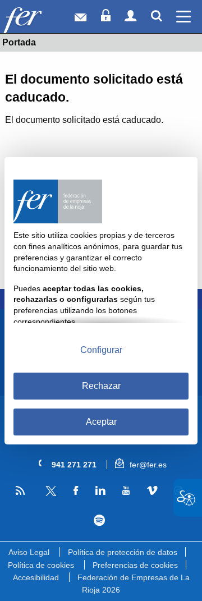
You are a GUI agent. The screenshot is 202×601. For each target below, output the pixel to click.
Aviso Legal (28, 552)
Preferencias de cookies (135, 565)
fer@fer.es (147, 464)
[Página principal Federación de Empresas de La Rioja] (38, 19)
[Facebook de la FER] (75, 491)
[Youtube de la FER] (126, 491)
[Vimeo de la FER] (152, 491)
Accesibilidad (36, 577)
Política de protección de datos (122, 552)
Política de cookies (41, 565)
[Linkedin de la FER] (100, 491)
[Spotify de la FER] (99, 520)
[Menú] (183, 17)
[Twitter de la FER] (49, 494)
